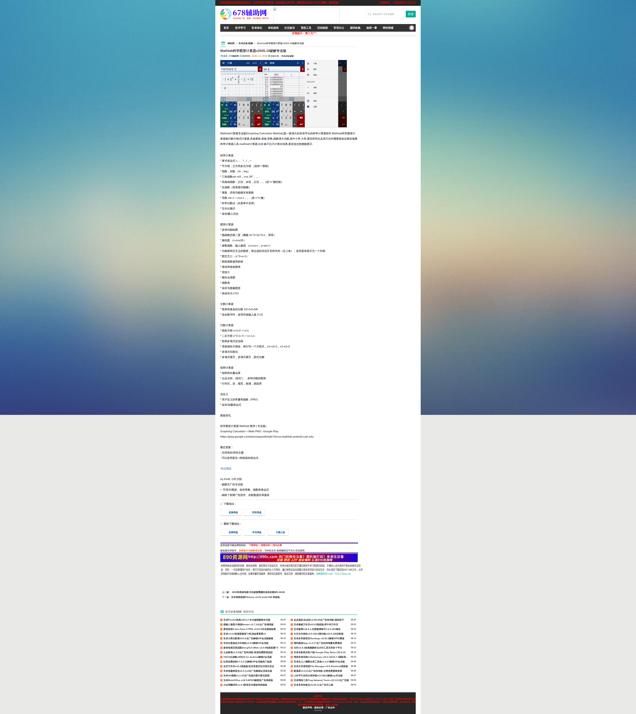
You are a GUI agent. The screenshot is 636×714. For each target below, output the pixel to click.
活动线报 (322, 27)
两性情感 (388, 27)
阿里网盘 (257, 512)
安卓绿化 (257, 27)
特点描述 (226, 468)
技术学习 (240, 27)
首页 (226, 27)
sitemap (318, 710)
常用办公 (339, 27)
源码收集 (355, 27)
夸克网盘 (257, 532)
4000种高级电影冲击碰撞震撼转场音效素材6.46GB (258, 592)
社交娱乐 (289, 27)
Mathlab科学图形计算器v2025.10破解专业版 (253, 51)
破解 (260, 144)
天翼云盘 (280, 532)
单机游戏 (273, 27)
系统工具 (306, 27)
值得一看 (371, 27)
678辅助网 (234, 56)
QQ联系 (411, 27)
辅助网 (231, 43)
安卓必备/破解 (245, 43)
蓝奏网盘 (233, 512)
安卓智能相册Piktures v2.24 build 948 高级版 (255, 597)
